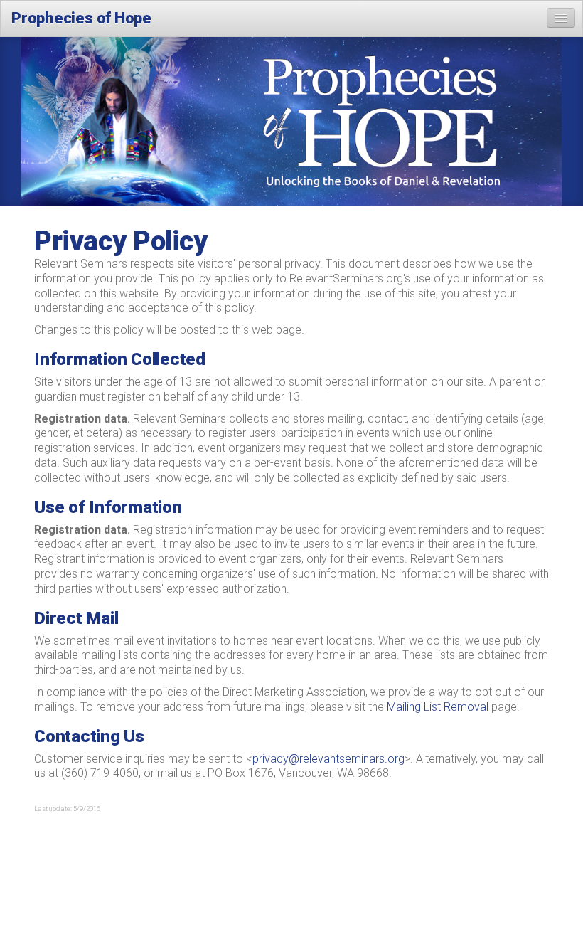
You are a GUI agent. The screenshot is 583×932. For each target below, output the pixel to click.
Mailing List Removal (437, 707)
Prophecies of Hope (81, 18)
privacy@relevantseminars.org (328, 759)
